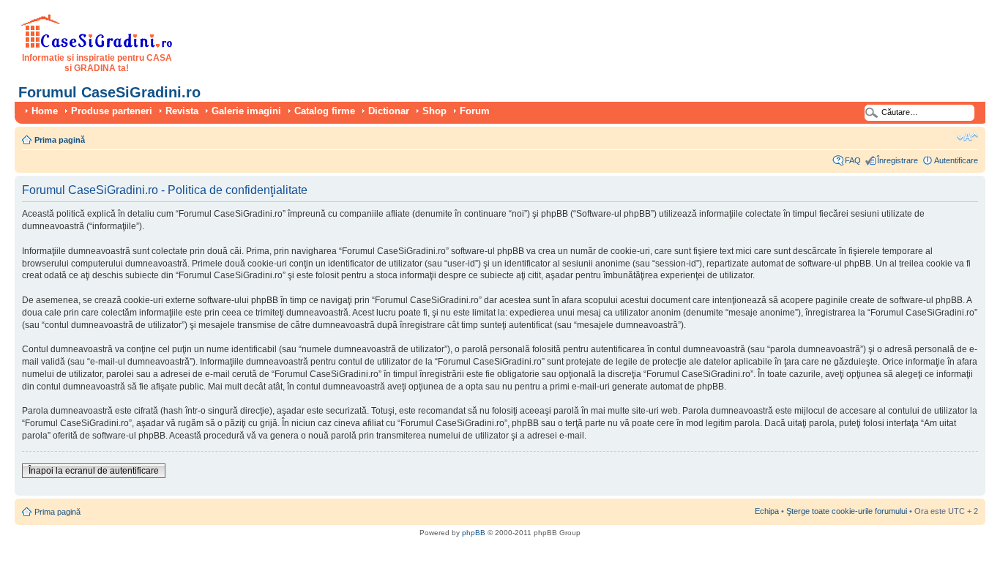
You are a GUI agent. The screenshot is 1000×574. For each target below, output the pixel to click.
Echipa (767, 511)
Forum (475, 110)
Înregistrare (897, 160)
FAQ (853, 160)
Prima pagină (59, 139)
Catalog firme (324, 110)
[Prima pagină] (97, 45)
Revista (181, 110)
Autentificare (956, 160)
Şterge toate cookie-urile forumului (846, 511)
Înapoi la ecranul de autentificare (94, 471)
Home (44, 110)
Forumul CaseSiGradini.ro (109, 92)
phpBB (473, 533)
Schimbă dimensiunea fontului (967, 137)
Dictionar (388, 110)
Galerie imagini (246, 110)
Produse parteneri (111, 110)
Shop (434, 110)
